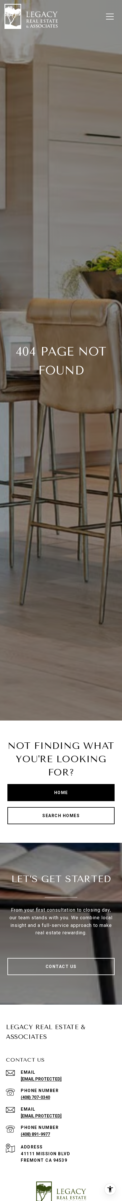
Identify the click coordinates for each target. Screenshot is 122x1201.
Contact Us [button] (61, 966)
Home (61, 792)
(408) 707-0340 (35, 1097)
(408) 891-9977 (35, 1134)
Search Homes (61, 815)
